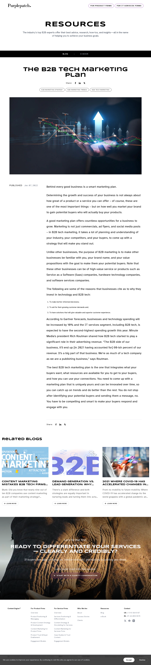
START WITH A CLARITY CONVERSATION (77, 575)
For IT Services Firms (129, 6)
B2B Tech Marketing (100, 90)
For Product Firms (101, 6)
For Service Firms (61, 608)
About (79, 613)
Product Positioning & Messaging (39, 617)
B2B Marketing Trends (77, 90)
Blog (65, 54)
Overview (34, 613)
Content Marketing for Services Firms (62, 630)
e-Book (103, 616)
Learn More (11, 503)
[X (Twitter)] (125, 621)
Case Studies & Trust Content (62, 636)
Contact (127, 608)
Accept (129, 660)
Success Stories (83, 616)
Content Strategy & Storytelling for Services (63, 624)
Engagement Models (38, 641)
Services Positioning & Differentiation (62, 617)
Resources (105, 608)
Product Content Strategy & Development (40, 624)
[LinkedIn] (133, 621)
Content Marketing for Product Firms (39, 630)
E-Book (84, 54)
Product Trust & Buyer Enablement (39, 636)
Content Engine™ (14, 608)
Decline (142, 660)
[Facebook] (129, 621)
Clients (80, 620)
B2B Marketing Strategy (52, 90)
